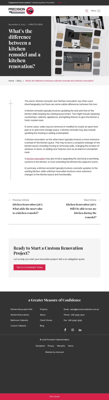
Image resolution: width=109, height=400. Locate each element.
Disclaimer (40, 346)
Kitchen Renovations (20, 315)
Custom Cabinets (18, 326)
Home (11, 81)
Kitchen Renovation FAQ (21, 309)
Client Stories (46, 320)
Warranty (61, 346)
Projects (43, 309)
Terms (70, 346)
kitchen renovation (36, 158)
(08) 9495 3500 (78, 315)
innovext (60, 352)
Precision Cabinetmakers (58, 340)
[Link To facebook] (66, 329)
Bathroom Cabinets (19, 320)
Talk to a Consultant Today (29, 267)
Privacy (51, 346)
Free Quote (54, 396)
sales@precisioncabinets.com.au (84, 309)
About (42, 315)
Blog (19, 81)
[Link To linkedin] (80, 329)
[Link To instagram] (72, 329)
